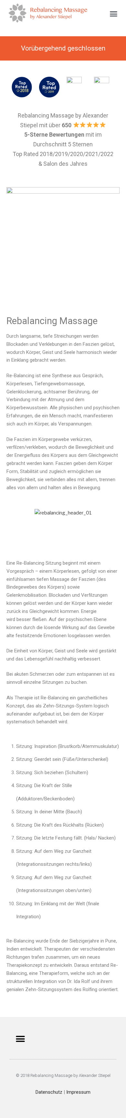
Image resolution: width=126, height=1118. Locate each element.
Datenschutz (49, 1092)
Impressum (78, 1092)
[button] (114, 14)
